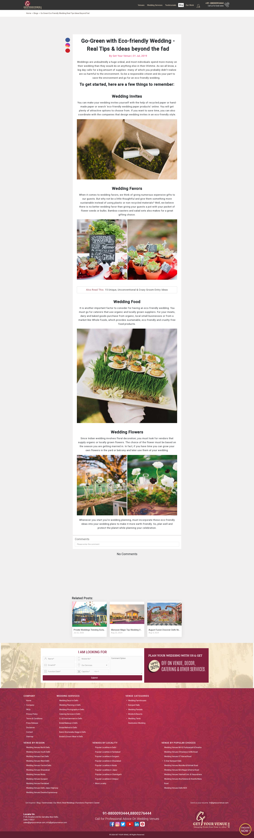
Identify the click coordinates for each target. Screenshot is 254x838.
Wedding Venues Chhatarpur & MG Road (181, 752)
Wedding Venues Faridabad (37, 783)
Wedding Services (154, 5)
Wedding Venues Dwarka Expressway (41, 792)
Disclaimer (30, 727)
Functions (80, 803)
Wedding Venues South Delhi (38, 752)
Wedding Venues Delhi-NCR (175, 788)
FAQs (28, 709)
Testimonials (170, 5)
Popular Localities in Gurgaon (107, 756)
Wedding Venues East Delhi (37, 756)
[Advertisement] (127, 25)
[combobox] (92, 665)
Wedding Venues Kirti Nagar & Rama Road (181, 770)
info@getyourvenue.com (56, 822)
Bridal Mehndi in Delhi (68, 727)
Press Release (32, 723)
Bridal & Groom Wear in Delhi (71, 736)
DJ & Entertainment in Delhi (70, 718)
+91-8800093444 (214, 3)
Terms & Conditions (34, 718)
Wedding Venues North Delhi (38, 747)
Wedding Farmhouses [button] (137, 700)
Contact (29, 732)
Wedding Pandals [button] (135, 709)
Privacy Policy (32, 714)
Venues (141, 5)
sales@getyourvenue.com (34, 822)
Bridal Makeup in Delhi (68, 723)
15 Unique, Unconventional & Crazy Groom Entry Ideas (136, 289)
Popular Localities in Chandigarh (108, 774)
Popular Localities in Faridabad (107, 752)
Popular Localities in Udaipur (107, 779)
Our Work (190, 5)
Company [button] (30, 705)
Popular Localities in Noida (106, 765)
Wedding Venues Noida (35, 774)
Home (28, 700)
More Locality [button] (100, 783)
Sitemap (29, 736)
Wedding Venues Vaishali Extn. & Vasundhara (183, 774)
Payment (89, 803)
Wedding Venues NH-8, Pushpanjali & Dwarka (182, 747)
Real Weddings (68, 803)
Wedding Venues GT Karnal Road (177, 756)
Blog (181, 5)
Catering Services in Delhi (69, 714)
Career (97, 803)
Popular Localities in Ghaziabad (108, 761)
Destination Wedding (136, 723)
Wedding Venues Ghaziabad (38, 770)
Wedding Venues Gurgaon (37, 779)
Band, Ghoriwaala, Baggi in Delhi (72, 732)
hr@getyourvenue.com (218, 803)
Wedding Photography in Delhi (71, 709)
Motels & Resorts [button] (135, 714)
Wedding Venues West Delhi (37, 761)
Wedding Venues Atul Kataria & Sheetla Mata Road (183, 781)
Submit (94, 678)
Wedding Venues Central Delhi (38, 765)
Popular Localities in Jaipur (106, 770)
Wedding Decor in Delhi (68, 700)
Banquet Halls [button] (134, 705)
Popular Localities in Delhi (105, 747)
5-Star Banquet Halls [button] (172, 761)
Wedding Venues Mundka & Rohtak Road (181, 765)
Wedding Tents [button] (134, 718)
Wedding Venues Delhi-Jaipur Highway (42, 788)
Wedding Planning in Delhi (70, 705)
